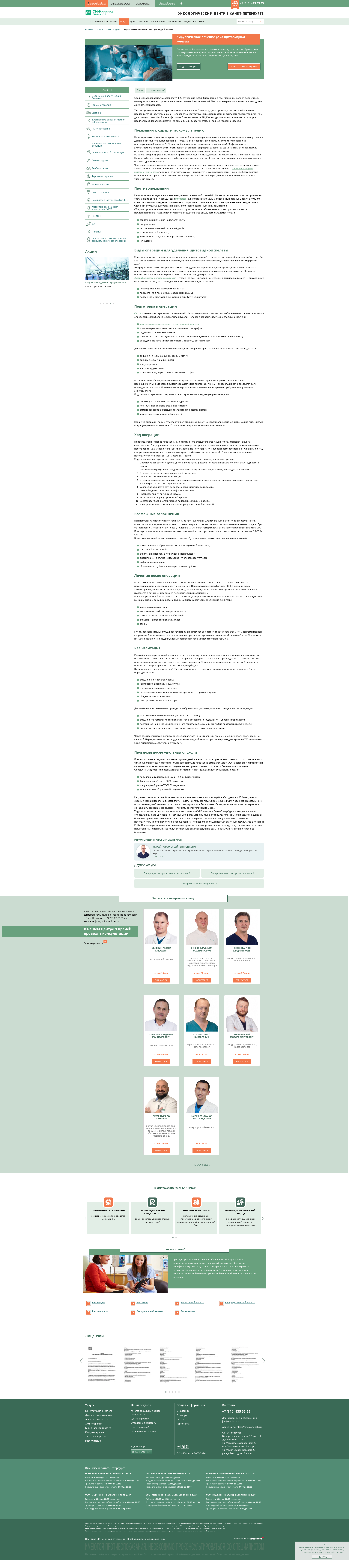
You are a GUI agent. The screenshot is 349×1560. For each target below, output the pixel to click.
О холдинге (183, 1410)
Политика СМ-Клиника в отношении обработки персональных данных (125, 1538)
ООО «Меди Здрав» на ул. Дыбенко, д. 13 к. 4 (108, 1473)
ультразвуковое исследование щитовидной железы (169, 323)
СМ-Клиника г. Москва (143, 1431)
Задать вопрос (188, 66)
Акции (187, 21)
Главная (89, 29)
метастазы (181, 198)
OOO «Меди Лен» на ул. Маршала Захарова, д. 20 (231, 1494)
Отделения (101, 21)
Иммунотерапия (94, 1432)
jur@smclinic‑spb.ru (232, 1421)
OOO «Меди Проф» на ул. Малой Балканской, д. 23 (171, 1494)
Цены (133, 21)
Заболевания (158, 21)
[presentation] (86, 1218)
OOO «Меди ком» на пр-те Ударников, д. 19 (168, 1473)
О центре (182, 1415)
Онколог (139, 313)
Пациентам (174, 21)
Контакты (198, 21)
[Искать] (261, 21)
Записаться (161, 980)
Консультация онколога (98, 1410)
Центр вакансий (140, 1427)
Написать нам (142, 1451)
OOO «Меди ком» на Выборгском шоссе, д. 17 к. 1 (231, 1473)
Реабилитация (93, 1440)
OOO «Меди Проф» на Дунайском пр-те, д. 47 (108, 1494)
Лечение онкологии (96, 1419)
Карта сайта (183, 1423)
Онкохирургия (113, 29)
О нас (89, 21)
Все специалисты (93, 943)
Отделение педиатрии (144, 1422)
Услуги (123, 21)
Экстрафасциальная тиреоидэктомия (155, 277)
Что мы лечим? (156, 90)
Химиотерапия (93, 1423)
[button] (100, 303)
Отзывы (143, 21)
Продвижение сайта (239, 1538)
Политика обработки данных (232, 1554)
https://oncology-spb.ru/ (249, 1426)
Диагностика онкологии (98, 1415)
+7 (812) (252, 3)
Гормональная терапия (98, 1427)
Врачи (113, 21)
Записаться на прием (244, 66)
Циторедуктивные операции (197, 883)
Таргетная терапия (95, 1436)
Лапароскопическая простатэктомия (231, 873)
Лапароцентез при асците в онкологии (166, 873)
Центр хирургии (140, 1418)
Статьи (180, 1419)
